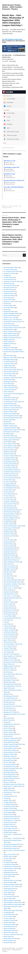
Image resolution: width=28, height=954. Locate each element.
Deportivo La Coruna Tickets (12, 407)
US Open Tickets (8, 918)
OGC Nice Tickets (8, 710)
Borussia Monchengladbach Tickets (14, 351)
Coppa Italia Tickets (9, 385)
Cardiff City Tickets (9, 367)
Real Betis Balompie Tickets (11, 768)
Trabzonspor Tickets (9, 888)
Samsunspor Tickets (9, 796)
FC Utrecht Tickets (9, 500)
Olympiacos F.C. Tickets (10, 712)
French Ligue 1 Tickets (10, 528)
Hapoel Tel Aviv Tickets (10, 560)
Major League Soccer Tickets (12, 656)
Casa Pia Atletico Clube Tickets (12, 369)
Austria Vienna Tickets (10, 325)
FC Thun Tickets (8, 496)
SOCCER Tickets (8, 832)
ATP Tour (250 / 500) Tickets (12, 319)
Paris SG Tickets (8, 730)
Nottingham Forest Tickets (11, 706)
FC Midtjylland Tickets (10, 486)
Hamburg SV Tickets (9, 556)
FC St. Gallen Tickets (9, 494)
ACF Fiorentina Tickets (10, 285)
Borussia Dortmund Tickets (11, 349)
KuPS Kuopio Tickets (9, 612)
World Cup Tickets (9, 940)
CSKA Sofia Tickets (9, 403)
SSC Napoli (7, 860)
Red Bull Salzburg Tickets (11, 778)
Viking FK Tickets (9, 928)
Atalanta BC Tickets (9, 311)
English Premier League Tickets (13, 429)
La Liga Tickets (8, 616)
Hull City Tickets (8, 572)
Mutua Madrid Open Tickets (11, 686)
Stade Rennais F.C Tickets (11, 868)
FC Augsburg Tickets (9, 457)
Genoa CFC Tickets (9, 540)
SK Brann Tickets (8, 824)
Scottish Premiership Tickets (12, 810)
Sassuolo (6, 798)
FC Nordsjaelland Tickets (11, 488)
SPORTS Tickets (8, 856)
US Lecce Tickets (8, 916)
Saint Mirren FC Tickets (10, 792)
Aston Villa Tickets (9, 307)
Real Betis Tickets (9, 770)
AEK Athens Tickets (9, 287)
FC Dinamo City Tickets (10, 463)
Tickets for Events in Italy (11, 880)
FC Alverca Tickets (9, 453)
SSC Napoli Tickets (9, 862)
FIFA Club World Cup (9, 508)
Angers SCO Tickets (9, 295)
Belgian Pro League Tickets (11, 337)
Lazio (5, 622)
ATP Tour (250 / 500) (10, 317)
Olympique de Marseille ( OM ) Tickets (14, 714)
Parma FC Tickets (8, 732)
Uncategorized (8, 912)
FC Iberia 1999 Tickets (10, 473)
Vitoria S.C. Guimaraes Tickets (12, 934)
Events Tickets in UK (9, 447)
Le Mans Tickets (8, 628)
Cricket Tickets (8, 391)
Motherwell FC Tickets (10, 680)
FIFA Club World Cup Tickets (12, 510)
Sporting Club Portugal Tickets (12, 844)
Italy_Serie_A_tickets (10, 596)
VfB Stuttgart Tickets (10, 924)
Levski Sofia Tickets (9, 638)
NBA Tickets (7, 694)
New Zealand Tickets (9, 698)
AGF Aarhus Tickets (9, 291)
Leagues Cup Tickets (9, 630)
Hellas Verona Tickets (10, 566)
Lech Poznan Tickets (9, 632)
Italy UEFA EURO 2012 (10, 594)
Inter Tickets (7, 578)
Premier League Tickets (10, 740)
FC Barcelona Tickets (9, 459)
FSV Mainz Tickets (9, 532)
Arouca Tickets (8, 297)
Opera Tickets (7, 718)
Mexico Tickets (8, 664)
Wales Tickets (7, 936)
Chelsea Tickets (8, 379)
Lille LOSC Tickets (9, 642)
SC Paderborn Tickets (10, 806)
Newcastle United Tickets (11, 700)
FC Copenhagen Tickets (10, 461)
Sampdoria (7, 794)
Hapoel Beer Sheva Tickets (11, 558)
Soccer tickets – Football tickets (13, 834)
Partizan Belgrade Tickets (11, 734)
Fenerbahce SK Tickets (10, 502)
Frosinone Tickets (9, 530)
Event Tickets (7, 441)
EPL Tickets (7, 433)
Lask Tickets (7, 620)
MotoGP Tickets (8, 682)
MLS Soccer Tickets (9, 670)
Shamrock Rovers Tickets (11, 816)
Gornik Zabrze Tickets (10, 550)
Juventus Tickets (8, 604)
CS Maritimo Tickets (9, 399)
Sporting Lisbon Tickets (10, 848)
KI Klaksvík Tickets (9, 608)
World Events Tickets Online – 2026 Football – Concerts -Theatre (12, 7)
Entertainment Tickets (10, 431)
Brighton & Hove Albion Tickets (13, 357)
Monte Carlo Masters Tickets (12, 674)
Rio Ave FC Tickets (9, 782)
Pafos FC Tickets (8, 720)
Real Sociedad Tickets (10, 774)
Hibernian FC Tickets (10, 568)
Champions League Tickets (11, 377)
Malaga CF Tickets (9, 658)
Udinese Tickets (8, 898)
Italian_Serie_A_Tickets (11, 588)
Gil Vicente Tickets (9, 546)
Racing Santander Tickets (11, 752)
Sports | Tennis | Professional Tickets (14, 850)
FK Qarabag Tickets (9, 520)
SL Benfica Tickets (9, 826)
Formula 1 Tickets (9, 524)
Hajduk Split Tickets (9, 554)
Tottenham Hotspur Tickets (12, 884)
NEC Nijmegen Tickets (10, 696)
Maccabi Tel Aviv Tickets (11, 654)
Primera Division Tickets (11, 748)
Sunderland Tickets (9, 872)
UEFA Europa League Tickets (12, 910)
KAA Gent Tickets (9, 606)
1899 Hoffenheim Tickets (11, 267)
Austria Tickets (8, 323)
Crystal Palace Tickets (10, 397)
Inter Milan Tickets (9, 576)
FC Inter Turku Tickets (10, 475)
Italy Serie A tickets (9, 592)
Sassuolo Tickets (8, 800)
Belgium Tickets (8, 339)
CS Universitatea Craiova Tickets (13, 401)
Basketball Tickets (9, 329)
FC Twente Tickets (9, 498)
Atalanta (6, 309)
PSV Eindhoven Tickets (10, 750)
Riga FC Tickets (8, 780)
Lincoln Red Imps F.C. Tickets (12, 644)
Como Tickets (7, 383)
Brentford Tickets (9, 355)
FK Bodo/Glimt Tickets (10, 516)
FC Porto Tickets (8, 490)
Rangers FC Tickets (9, 754)
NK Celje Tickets (8, 702)
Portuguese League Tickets (11, 738)
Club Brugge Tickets (9, 381)
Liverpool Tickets (8, 648)
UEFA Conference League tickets (13, 904)
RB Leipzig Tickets (9, 760)
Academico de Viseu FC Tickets (12, 281)
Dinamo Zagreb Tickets (10, 409)
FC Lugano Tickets (9, 484)
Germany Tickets (8, 542)
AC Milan (6, 275)
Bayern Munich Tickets (10, 333)
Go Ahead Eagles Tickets (10, 548)
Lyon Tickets (7, 652)
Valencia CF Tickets (9, 920)
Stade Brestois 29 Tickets (11, 866)
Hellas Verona (7, 564)
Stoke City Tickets (9, 870)
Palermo (6, 722)
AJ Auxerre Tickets (9, 293)
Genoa (5, 538)
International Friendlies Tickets (13, 580)
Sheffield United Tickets (10, 818)
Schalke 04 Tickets (9, 808)
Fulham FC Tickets (9, 534)
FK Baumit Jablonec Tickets (11, 514)
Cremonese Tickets (9, 389)
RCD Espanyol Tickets (10, 766)
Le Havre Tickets (8, 626)
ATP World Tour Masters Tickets (13, 321)
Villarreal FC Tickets (9, 932)
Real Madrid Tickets (9, 772)
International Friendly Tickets (12, 582)
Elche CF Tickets (8, 419)
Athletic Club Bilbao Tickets (11, 313)
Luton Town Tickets (9, 650)
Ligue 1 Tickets (8, 640)
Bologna (6, 345)
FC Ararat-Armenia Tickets (11, 455)
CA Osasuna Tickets (9, 363)
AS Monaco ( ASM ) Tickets (11, 301)
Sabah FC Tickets (8, 790)
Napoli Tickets (8, 688)
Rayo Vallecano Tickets (10, 758)
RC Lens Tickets (8, 762)
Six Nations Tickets (9, 822)
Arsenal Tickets (8, 299)
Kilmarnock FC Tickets (10, 610)
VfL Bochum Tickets (9, 926)
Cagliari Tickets (8, 365)
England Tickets (8, 423)
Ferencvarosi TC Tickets (10, 504)
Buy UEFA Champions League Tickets (12, 39)
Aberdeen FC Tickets (9, 273)
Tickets (6, 878)
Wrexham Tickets (9, 942)
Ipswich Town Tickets (10, 586)
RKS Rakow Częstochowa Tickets (13, 784)
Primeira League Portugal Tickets (13, 744)
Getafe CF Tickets (8, 544)
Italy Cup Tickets (8, 590)
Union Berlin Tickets (9, 914)
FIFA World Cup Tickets (10, 512)
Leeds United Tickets (10, 634)
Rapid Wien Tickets (9, 756)
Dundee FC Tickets (9, 411)
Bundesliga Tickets (9, 359)
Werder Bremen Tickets (10, 938)
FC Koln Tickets (8, 480)
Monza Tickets (8, 676)
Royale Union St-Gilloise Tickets (13, 786)
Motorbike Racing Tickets (11, 684)
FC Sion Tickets (8, 492)
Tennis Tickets (8, 876)
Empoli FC (6, 421)
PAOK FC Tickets (8, 726)
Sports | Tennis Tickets (10, 854)
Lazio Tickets (7, 624)
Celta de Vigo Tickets (9, 373)
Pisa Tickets (7, 736)
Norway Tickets (8, 704)
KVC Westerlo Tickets (10, 614)
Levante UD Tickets (9, 636)
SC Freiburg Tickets (9, 804)
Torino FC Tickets (9, 882)
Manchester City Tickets (10, 660)
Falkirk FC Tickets (9, 451)
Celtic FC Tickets (8, 375)
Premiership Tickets (9, 742)
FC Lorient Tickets (9, 482)
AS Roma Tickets (8, 305)
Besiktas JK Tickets (9, 343)
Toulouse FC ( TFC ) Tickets (11, 886)
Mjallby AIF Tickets (9, 668)
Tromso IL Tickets (9, 890)
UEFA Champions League (11, 900)
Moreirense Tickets (9, 678)
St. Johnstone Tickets (10, 864)
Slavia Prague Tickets (10, 828)
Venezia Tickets (8, 922)
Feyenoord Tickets (9, 506)
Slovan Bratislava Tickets (11, 830)
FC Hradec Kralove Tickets (11, 471)
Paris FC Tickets (8, 728)
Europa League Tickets (10, 439)
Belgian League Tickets (10, 335)
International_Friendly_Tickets (13, 584)
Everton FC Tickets (9, 449)
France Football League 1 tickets (13, 526)
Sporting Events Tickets (10, 846)
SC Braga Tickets (8, 802)
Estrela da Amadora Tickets (11, 437)
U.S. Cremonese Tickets (10, 896)
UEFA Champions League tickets (13, 902)
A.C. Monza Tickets (9, 269)
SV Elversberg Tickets (10, 874)
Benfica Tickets (8, 341)
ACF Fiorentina (8, 283)
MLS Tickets (7, 672)
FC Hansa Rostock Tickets (11, 469)
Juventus (6, 600)
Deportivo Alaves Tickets (11, 405)
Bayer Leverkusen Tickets (11, 331)
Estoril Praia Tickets (9, 435)
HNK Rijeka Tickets (9, 570)
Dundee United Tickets (10, 413)
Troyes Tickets (8, 892)
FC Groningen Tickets (10, 467)
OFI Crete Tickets (8, 708)
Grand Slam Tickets (9, 552)
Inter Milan (7, 574)
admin (5, 206)
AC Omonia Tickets (9, 279)
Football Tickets (8, 522)
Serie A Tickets (8, 812)
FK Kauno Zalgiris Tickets (11, 518)
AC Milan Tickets (8, 277)
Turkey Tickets (8, 894)
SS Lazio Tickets (8, 858)
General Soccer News (9, 536)
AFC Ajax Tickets (8, 289)
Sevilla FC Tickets (8, 814)
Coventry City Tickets (10, 387)
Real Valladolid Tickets (10, 776)
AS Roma (6, 303)
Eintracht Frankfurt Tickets (11, 417)
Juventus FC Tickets (9, 602)
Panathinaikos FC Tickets (11, 724)
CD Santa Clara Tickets (10, 371)
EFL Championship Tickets (11, 415)
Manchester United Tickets (11, 662)
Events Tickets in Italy (10, 443)
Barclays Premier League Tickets (13, 327)
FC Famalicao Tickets (10, 465)
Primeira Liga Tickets (10, 746)
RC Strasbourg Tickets (10, 764)
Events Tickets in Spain (10, 445)
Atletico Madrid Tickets (10, 315)
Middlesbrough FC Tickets (11, 666)
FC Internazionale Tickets (11, 478)
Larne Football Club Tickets (11, 618)
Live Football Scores (9, 646)
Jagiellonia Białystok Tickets (12, 598)
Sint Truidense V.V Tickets (11, 820)
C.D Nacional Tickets (9, 361)
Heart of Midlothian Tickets (11, 562)
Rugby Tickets (8, 788)
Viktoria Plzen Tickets (10, 930)
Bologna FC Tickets (9, 347)
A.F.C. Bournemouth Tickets (11, 271)
